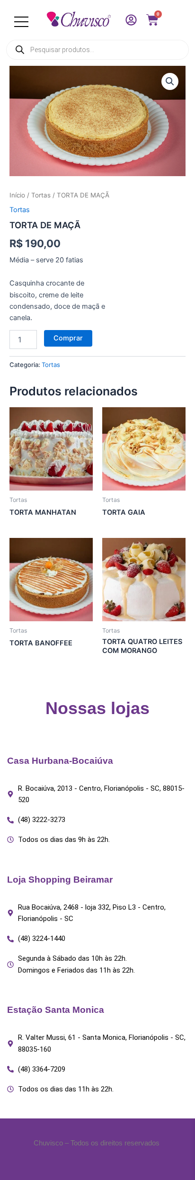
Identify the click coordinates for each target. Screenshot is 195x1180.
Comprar (68, 338)
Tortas (41, 195)
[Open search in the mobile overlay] (97, 49)
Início (17, 195)
